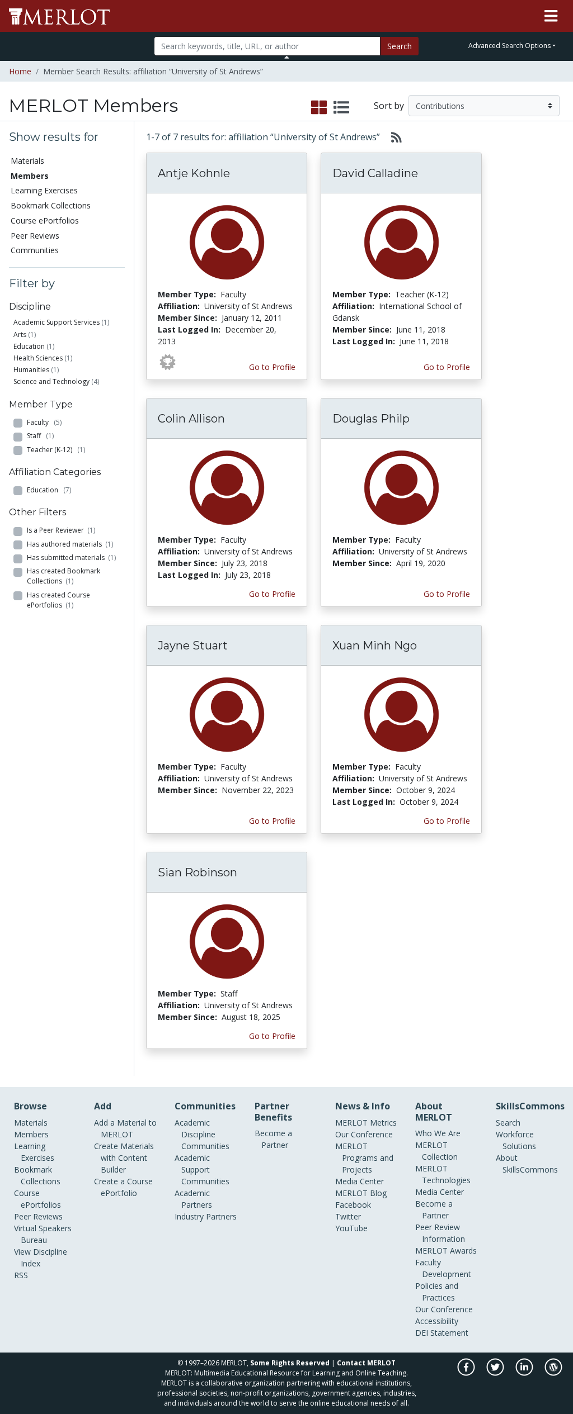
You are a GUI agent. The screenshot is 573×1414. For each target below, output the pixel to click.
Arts (19, 334)
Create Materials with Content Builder (124, 1158)
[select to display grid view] (319, 107)
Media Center (359, 1181)
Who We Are (438, 1133)
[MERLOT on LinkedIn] (525, 1373)
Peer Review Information (440, 1233)
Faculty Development (443, 1268)
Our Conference (364, 1134)
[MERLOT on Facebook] (467, 1373)
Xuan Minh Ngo (374, 645)
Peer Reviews (35, 235)
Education (29, 346)
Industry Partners (206, 1216)
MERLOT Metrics (366, 1122)
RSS (21, 1275)
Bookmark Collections (51, 205)
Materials (27, 160)
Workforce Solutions (516, 1140)
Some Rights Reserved (290, 1363)
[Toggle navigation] (551, 16)
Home (20, 71)
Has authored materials (70, 544)
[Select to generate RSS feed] (392, 137)
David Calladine (375, 173)
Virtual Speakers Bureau (43, 1234)
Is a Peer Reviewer (61, 530)
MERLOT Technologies (443, 1174)
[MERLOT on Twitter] (496, 1373)
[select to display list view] (341, 107)
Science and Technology (51, 381)
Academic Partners (193, 1199)
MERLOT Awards (446, 1250)
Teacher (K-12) (56, 449)
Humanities (31, 369)
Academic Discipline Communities (202, 1134)
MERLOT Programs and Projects (364, 1158)
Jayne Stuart (193, 645)
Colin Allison (191, 418)
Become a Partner (273, 1139)
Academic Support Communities (202, 1169)
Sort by (389, 105)
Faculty (44, 422)
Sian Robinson (197, 872)
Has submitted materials (71, 557)
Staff (40, 435)
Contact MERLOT (366, 1363)
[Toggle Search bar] (286, 57)
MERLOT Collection (436, 1151)
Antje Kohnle (194, 173)
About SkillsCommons (527, 1163)
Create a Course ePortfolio (123, 1187)
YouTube (351, 1228)
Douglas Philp (371, 418)
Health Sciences (38, 358)
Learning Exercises (44, 190)
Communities (35, 250)
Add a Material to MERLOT (125, 1128)
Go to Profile (272, 367)
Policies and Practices (436, 1291)
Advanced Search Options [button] (509, 45)
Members (31, 1134)
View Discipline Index (40, 1257)
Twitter (348, 1216)
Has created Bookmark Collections (63, 576)
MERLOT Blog (361, 1193)
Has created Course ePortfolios (58, 600)
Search (399, 46)
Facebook (353, 1204)
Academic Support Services (56, 322)
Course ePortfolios (45, 220)
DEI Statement (441, 1332)
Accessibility (436, 1321)
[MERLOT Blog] (553, 1373)
